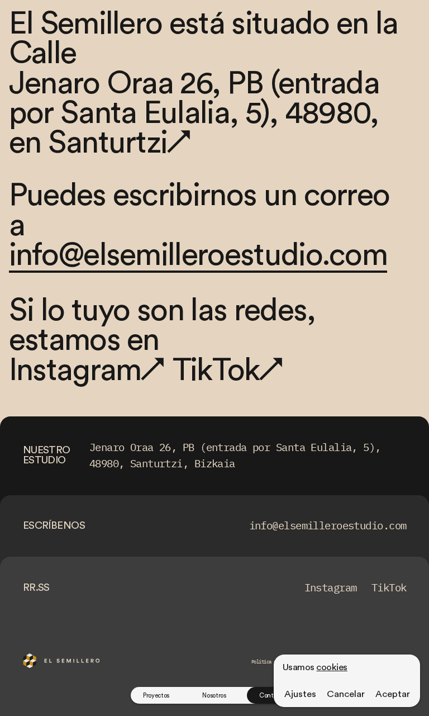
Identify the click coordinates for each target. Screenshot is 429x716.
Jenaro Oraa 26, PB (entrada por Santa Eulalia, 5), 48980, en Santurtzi (194, 113)
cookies (331, 667)
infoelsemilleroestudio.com (198, 255)
